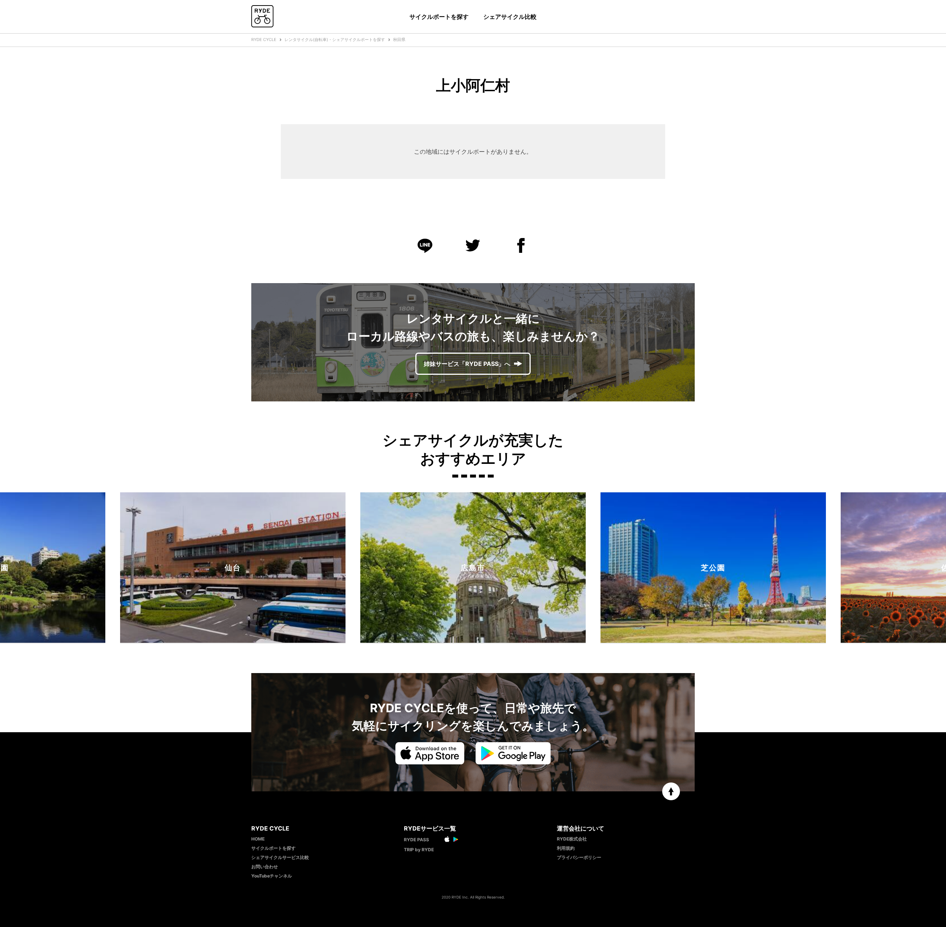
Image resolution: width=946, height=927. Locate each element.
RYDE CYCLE (263, 39)
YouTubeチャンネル (271, 876)
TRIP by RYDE (419, 849)
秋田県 (399, 39)
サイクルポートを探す (439, 16)
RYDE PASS (416, 839)
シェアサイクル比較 (510, 16)
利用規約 (566, 848)
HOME (258, 839)
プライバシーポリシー (579, 857)
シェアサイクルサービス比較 (280, 857)
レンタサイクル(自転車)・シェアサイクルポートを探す (335, 39)
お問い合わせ (264, 866)
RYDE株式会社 (572, 839)
